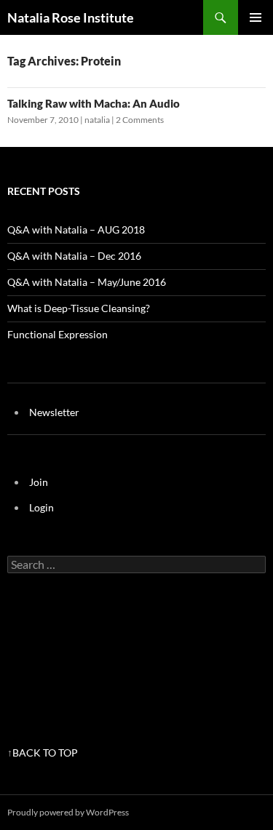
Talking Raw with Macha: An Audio (93, 103)
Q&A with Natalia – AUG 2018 (76, 229)
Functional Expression (57, 334)
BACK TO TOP (45, 752)
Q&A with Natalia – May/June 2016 (86, 282)
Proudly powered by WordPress (68, 812)
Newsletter (54, 412)
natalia (97, 119)
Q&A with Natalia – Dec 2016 (74, 256)
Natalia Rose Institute (70, 17)
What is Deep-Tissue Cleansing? (78, 308)
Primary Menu (255, 17)
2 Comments (140, 119)
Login (41, 507)
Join (38, 482)
